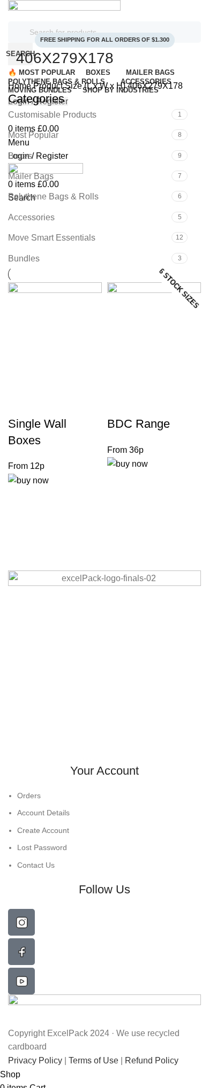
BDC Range (138, 423)
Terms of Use (93, 1060)
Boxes (20, 155)
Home (20, 85)
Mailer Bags (31, 176)
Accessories (31, 217)
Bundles (24, 258)
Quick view (21, 402)
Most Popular (33, 135)
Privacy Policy (36, 1060)
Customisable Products (52, 114)
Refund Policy (151, 1060)
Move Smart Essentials (51, 237)
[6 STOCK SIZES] (154, 334)
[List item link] (104, 830)
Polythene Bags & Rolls (53, 196)
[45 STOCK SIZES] (55, 334)
